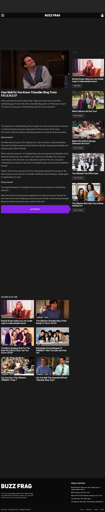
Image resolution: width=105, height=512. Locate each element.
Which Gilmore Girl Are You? (84, 111)
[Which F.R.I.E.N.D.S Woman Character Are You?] (88, 130)
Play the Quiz (78, 115)
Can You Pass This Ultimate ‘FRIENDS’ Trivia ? (13, 378)
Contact (96, 509)
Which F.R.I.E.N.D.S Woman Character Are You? (84, 142)
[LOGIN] (102, 15)
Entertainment (8, 317)
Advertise (89, 509)
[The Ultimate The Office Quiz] (88, 162)
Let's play (35, 209)
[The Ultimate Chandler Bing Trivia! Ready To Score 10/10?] (52, 309)
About (82, 509)
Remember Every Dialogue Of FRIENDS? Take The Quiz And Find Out (51, 350)
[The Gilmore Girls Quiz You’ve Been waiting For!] (88, 192)
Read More (77, 86)
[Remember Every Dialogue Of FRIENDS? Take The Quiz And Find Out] (52, 336)
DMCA (102, 509)
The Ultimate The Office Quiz (85, 173)
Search (102, 53)
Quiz (46, 317)
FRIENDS (40, 317)
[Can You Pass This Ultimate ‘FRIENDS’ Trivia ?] (17, 366)
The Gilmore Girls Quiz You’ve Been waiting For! (87, 204)
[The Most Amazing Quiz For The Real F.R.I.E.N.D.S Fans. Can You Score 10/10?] (17, 336)
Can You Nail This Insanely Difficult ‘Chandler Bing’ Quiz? (51, 378)
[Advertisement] (52, 7)
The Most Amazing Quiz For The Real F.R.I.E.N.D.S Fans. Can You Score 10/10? (15, 350)
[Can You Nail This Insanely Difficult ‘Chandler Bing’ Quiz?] (52, 366)
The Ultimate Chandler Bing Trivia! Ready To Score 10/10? (51, 322)
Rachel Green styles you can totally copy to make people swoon (16, 322)
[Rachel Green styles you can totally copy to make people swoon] (17, 309)
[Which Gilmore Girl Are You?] (88, 100)
